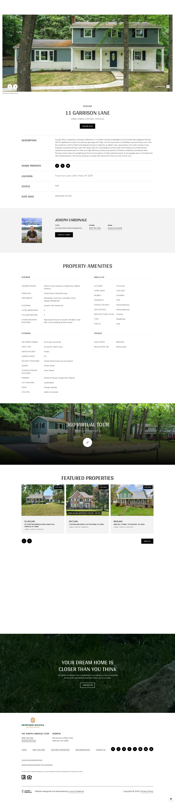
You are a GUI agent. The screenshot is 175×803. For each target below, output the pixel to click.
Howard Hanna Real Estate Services (32, 760)
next (15, 86)
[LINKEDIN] (124, 749)
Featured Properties (60, 750)
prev (9, 86)
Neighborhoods (83, 750)
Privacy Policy (147, 791)
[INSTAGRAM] (118, 749)
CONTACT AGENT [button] (64, 235)
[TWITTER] (135, 749)
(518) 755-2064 (95, 228)
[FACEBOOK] (113, 749)
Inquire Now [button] (87, 126)
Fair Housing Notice (47, 764)
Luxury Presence (76, 791)
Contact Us (101, 750)
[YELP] (129, 749)
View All (147, 541)
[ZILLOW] (151, 749)
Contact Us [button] (87, 685)
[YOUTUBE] (140, 749)
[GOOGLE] (146, 749)
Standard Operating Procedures (31, 764)
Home (24, 750)
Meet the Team (39, 750)
